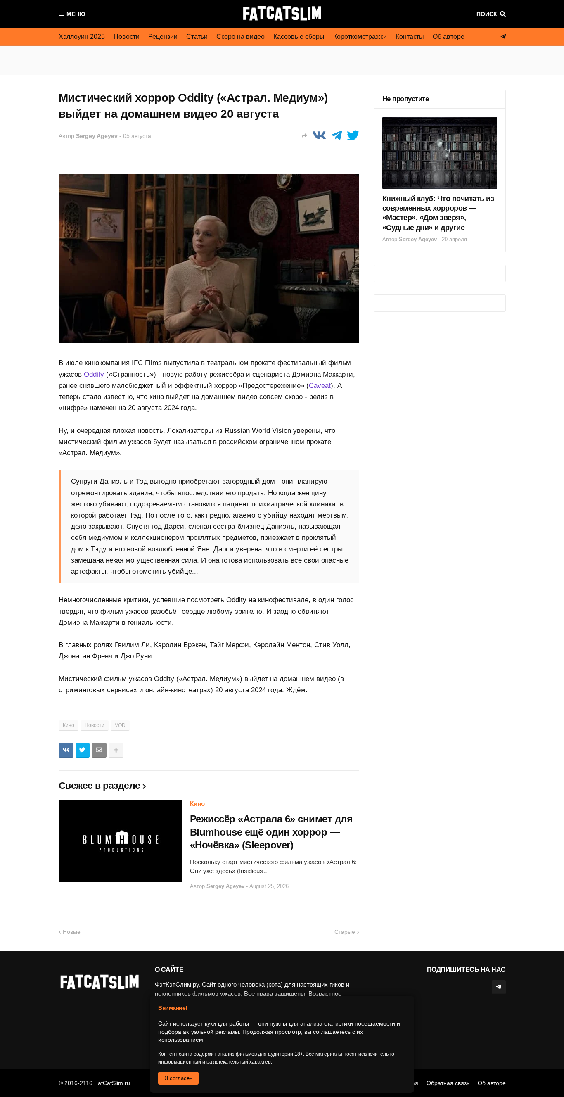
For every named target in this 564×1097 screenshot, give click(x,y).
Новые (72, 931)
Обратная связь (448, 1083)
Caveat (320, 385)
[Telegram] (336, 135)
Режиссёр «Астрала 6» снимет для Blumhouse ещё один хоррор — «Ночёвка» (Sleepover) (271, 831)
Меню (75, 14)
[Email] (99, 750)
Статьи (197, 36)
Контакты (410, 36)
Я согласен (178, 1078)
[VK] (319, 135)
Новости (127, 36)
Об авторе (448, 36)
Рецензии (163, 36)
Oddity (94, 374)
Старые (344, 931)
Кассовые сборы (299, 36)
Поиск (486, 14)
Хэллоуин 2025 (82, 36)
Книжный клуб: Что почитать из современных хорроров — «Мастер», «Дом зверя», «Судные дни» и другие (438, 213)
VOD (120, 725)
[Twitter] (353, 135)
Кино (68, 725)
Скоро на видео (240, 36)
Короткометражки (360, 36)
